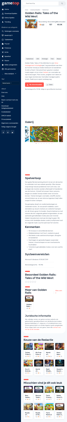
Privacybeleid (6, 119)
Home (6, 9)
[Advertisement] (44, 42)
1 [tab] (36, 143)
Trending (7, 22)
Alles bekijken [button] (8, 74)
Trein (52, 59)
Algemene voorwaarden (9, 123)
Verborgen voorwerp (11, 31)
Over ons (4, 92)
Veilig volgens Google (8, 127)
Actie (6, 52)
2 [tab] (39, 143)
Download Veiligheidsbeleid (7, 107)
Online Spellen (9, 18)
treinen (45, 72)
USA (37, 59)
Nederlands (6, 83)
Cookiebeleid (5, 112)
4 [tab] (44, 143)
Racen (6, 60)
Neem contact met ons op (9, 101)
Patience (7, 48)
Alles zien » (58, 292)
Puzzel (6, 44)
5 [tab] (46, 143)
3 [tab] (41, 143)
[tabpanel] (43, 134)
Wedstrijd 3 (8, 35)
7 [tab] (52, 143)
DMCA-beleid (6, 115)
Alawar (59, 59)
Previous (27, 134)
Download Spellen (10, 13)
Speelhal (7, 56)
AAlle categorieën (10, 65)
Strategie (45, 59)
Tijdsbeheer (8, 39)
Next (60, 134)
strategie (38, 65)
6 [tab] (49, 143)
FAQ (2, 96)
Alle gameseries (10, 69)
